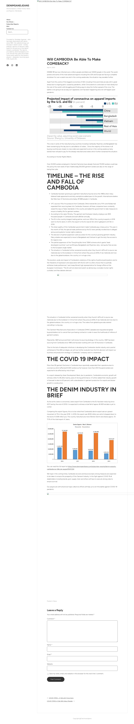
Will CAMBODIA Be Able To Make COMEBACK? (74, 61)
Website (50, 664)
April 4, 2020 (51, 67)
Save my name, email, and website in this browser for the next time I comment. (76, 674)
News (55, 601)
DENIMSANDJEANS (17, 5)
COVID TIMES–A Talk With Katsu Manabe (60, 701)
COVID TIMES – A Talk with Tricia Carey (61, 698)
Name (49, 645)
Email (49, 654)
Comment (51, 619)
